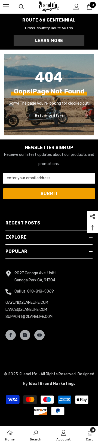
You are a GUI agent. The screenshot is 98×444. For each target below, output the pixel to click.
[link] (35, 435)
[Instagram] (25, 335)
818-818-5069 (40, 291)
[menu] (6, 7)
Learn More (49, 40)
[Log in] (76, 7)
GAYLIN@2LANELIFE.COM (26, 302)
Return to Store (49, 115)
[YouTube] (39, 335)
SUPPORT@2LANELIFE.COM (29, 316)
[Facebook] (10, 335)
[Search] (21, 7)
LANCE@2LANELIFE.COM (26, 309)
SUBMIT (49, 193)
